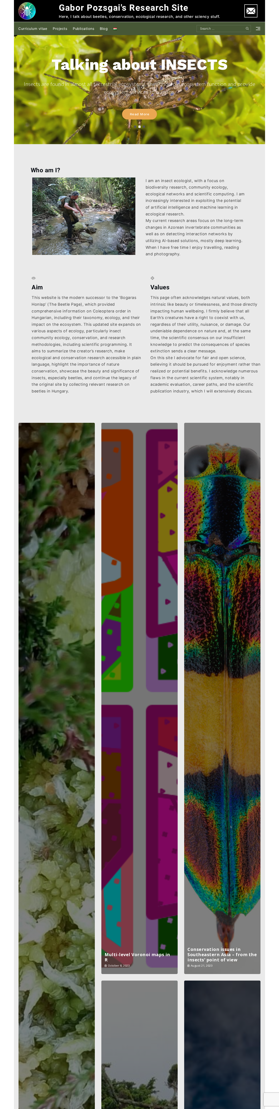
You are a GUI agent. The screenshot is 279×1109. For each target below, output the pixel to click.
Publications (83, 28)
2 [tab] (139, 127)
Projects (60, 28)
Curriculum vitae (32, 28)
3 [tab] (144, 127)
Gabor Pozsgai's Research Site (124, 8)
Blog (104, 28)
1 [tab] (135, 127)
